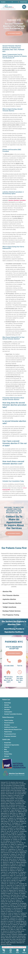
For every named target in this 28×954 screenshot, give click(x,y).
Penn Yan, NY (22, 842)
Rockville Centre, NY (6, 837)
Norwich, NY (4, 851)
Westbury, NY (22, 813)
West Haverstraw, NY (6, 815)
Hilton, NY (5, 890)
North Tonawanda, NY (21, 851)
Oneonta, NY (6, 847)
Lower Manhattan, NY (13, 872)
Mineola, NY (13, 862)
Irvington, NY (18, 885)
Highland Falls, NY (13, 890)
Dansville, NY (4, 913)
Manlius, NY (13, 869)
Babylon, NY (15, 926)
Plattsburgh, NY (14, 842)
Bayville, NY (19, 923)
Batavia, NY (16, 924)
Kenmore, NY (12, 882)
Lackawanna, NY (16, 878)
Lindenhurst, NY (5, 875)
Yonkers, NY (6, 811)
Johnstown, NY (4, 883)
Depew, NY (19, 911)
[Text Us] (20, 661)
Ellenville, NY (16, 906)
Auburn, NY (22, 926)
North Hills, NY (15, 852)
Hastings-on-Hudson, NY (7, 893)
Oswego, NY (19, 846)
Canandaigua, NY (13, 919)
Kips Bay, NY (14, 880)
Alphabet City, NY (5, 929)
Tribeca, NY (11, 824)
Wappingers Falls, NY (13, 819)
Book (17, 952)
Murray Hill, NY (4, 859)
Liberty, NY (12, 875)
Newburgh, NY (6, 854)
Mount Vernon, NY (13, 859)
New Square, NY (5, 855)
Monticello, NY (6, 860)
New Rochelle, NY (14, 855)
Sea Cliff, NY (10, 831)
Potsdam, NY (16, 839)
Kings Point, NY (5, 882)
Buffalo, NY (21, 919)
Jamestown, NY (23, 883)
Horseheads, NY (17, 888)
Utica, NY (12, 821)
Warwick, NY (4, 819)
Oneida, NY (13, 847)
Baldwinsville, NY (7, 926)
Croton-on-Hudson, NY (14, 913)
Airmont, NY (6, 931)
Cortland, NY (23, 913)
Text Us (19, 666)
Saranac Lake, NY (12, 834)
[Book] (17, 950)
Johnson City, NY (13, 883)
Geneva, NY (14, 898)
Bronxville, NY (4, 921)
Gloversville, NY (17, 896)
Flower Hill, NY (11, 901)
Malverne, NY (13, 870)
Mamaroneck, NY (5, 870)
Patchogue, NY (4, 846)
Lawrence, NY (9, 877)
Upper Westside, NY (21, 821)
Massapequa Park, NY (16, 867)
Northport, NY (11, 851)
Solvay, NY (13, 829)
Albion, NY (19, 929)
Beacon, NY (13, 923)
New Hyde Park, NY (8, 857)
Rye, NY (11, 836)
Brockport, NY (12, 921)
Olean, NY (19, 847)
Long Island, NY (22, 806)
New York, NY (21, 854)
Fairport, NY (6, 905)
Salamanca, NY (21, 834)
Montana (19, 937)
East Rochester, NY (18, 908)
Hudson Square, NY (16, 887)
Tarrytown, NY (15, 826)
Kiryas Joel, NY (7, 880)
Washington (13, 942)
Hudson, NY (9, 888)
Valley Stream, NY (5, 821)
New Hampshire (5, 939)
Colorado (8, 934)
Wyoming (8, 944)
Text (10, 952)
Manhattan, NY (20, 869)
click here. (8, 783)
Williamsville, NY (5, 813)
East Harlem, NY (10, 910)
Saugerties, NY (14, 833)
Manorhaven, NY (5, 869)
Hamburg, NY (6, 895)
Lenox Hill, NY (19, 875)
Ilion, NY (25, 885)
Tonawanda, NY (19, 824)
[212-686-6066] (9, 661)
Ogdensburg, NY (12, 849)
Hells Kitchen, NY (13, 892)
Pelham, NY (14, 844)
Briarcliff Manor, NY (21, 921)
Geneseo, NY (21, 898)
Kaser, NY (18, 882)
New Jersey (12, 939)
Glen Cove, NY (6, 898)
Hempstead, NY (5, 892)
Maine (10, 936)
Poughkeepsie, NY (7, 839)
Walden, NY (22, 819)
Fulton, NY (12, 900)
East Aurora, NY (18, 910)
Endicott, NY (13, 905)
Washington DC (20, 942)
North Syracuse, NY (6, 852)
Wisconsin (3, 944)
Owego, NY (12, 846)
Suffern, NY (4, 828)
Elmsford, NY (20, 905)
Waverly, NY (13, 816)
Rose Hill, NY (17, 836)
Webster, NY (6, 816)
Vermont (3, 942)
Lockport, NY (6, 873)
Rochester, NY (15, 837)
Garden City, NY (5, 900)
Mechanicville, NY (5, 865)
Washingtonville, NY (21, 818)
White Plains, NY (14, 813)
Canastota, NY (4, 919)
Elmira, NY (10, 906)
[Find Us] (24, 950)
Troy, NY (5, 824)
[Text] (10, 950)
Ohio (5, 941)
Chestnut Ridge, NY (17, 916)
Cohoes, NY (17, 914)
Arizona (20, 932)
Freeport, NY (19, 900)
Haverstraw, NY (23, 892)
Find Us (24, 952)
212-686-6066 (9, 666)
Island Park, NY (11, 885)
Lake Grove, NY (7, 878)
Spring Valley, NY (19, 828)
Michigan (3, 937)
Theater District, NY (6, 826)
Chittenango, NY (7, 916)
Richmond (12, 931)
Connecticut (14, 934)
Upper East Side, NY (6, 823)
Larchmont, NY (17, 877)
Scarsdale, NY (6, 833)
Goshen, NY (9, 896)
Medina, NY (22, 864)
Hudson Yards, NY (5, 887)
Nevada (24, 937)
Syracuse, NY (22, 826)
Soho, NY (18, 829)
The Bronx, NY (6, 810)
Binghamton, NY (5, 923)
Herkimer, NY (22, 890)
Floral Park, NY (19, 901)
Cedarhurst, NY (14, 918)
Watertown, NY (4, 818)
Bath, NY (10, 924)
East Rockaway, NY (8, 908)
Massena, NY (6, 867)
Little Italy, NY (14, 873)
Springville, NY (11, 828)
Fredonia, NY (4, 901)
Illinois (2, 936)
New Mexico (19, 939)
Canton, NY (21, 918)
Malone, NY (20, 870)
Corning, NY (4, 914)
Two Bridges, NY (16, 823)
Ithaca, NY (3, 885)
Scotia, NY (16, 831)
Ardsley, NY (4, 928)
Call (4, 952)
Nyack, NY (20, 849)
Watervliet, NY (20, 816)
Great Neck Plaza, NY (16, 895)
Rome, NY (23, 836)
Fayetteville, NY (15, 903)
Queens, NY (15, 808)
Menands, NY (15, 864)
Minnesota (8, 937)
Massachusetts (21, 936)
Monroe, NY (6, 862)
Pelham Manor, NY (5, 844)
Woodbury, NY (13, 811)
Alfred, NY (13, 929)
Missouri (14, 937)
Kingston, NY (22, 880)
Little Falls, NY (21, 873)
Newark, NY (14, 854)
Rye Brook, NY (4, 836)
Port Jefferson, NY (7, 841)
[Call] (4, 950)
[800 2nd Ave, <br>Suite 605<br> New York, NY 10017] (8, 672)
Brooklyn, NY (14, 806)
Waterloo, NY (12, 818)
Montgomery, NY (15, 860)
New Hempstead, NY (19, 857)
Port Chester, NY (17, 841)
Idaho (24, 934)
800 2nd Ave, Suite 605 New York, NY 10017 (8, 679)
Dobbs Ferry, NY (11, 911)
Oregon (8, 941)
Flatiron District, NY (6, 903)
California (3, 934)
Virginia (7, 942)
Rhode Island (21, 941)
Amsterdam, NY (11, 928)
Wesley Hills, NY (16, 815)
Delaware (20, 934)
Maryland (14, 936)
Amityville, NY (19, 928)
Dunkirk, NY (4, 911)
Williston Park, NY (22, 811)
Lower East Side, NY (6, 808)
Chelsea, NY (6, 918)
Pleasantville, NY (5, 842)
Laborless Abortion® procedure (17, 200)
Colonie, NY (10, 914)
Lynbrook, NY (4, 872)
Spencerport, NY (5, 829)
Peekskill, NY (20, 844)
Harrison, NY (17, 893)
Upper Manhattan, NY (16, 810)
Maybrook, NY (14, 865)
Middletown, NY (7, 864)
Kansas (6, 936)
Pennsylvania (14, 941)
